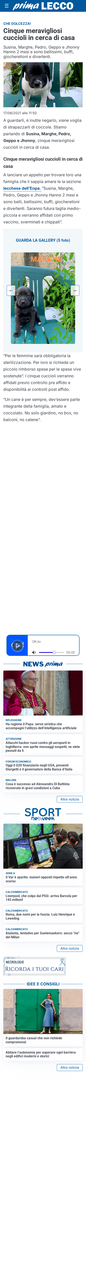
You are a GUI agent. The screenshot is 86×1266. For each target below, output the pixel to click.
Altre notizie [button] (69, 799)
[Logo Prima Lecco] (43, 6)
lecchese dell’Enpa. (22, 188)
